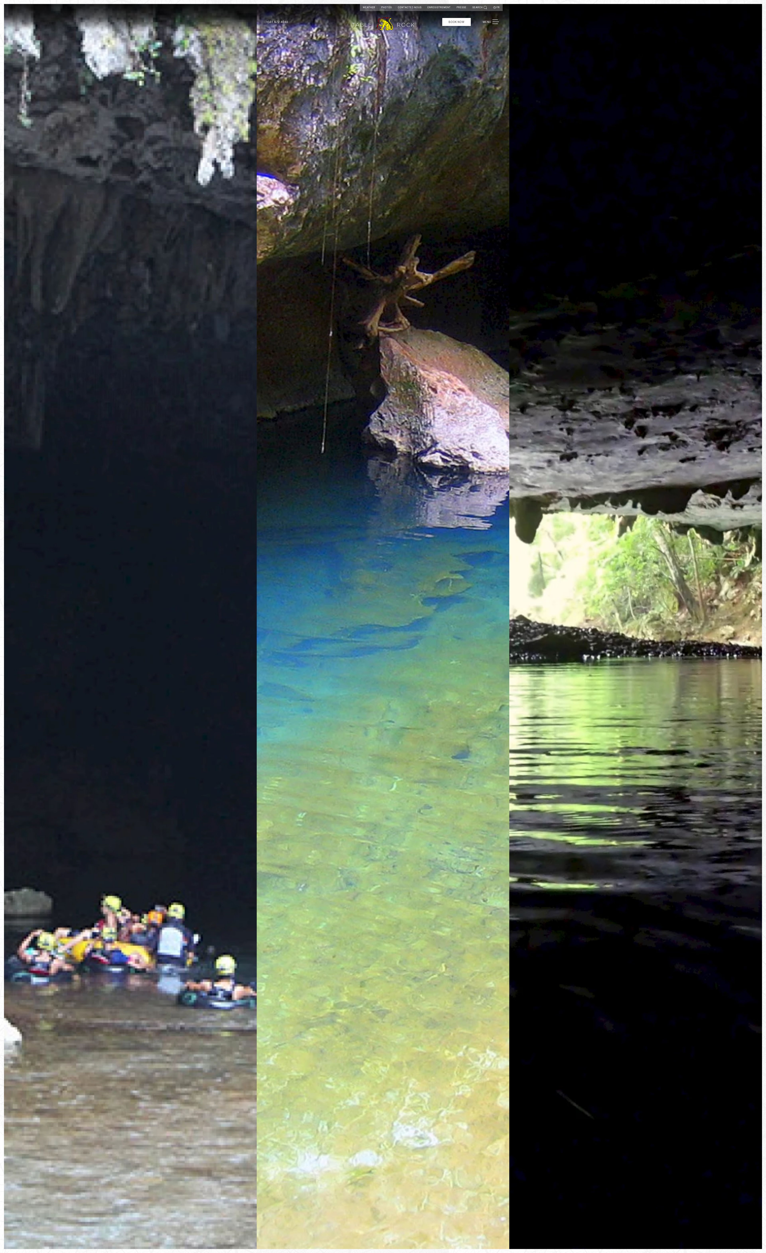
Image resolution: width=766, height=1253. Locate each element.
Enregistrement (439, 7)
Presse (461, 7)
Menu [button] (493, 22)
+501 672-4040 (277, 22)
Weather (369, 7)
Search (477, 7)
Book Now (456, 22)
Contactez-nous (409, 7)
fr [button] (498, 7)
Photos (386, 7)
